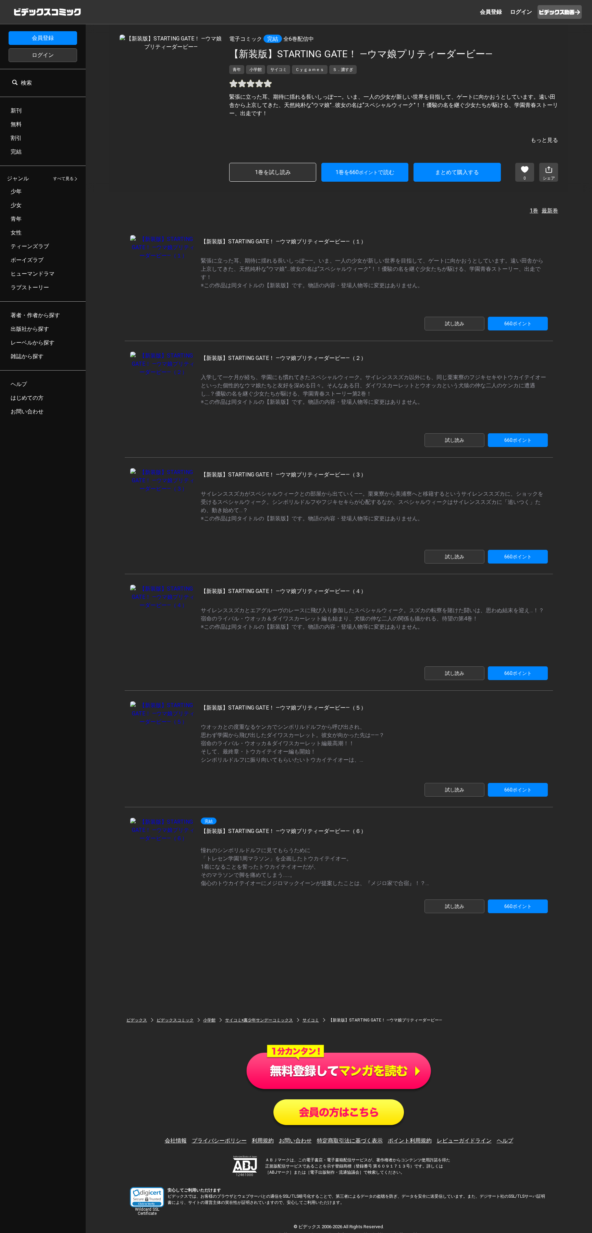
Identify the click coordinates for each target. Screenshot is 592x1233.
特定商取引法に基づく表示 (350, 1140)
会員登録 (43, 38)
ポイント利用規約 (410, 1140)
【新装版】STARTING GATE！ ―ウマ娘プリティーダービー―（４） (283, 591)
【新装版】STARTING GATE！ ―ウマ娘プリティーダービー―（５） (283, 707)
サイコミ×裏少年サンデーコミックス (259, 1020)
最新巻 (550, 210)
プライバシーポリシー (219, 1140)
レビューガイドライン (464, 1140)
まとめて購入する (457, 172)
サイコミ (311, 1020)
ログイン (43, 55)
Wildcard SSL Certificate (147, 1211)
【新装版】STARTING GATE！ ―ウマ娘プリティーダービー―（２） (283, 358)
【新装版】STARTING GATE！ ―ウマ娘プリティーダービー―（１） (283, 241)
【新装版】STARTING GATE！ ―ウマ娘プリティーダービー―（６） (283, 831)
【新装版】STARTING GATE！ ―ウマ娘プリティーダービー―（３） (283, 474)
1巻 (534, 210)
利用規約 (263, 1140)
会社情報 (176, 1140)
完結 (272, 39)
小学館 (209, 1020)
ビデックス (136, 1020)
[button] (147, 1197)
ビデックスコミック (175, 1020)
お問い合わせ (295, 1140)
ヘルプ (505, 1140)
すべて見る (63, 179)
